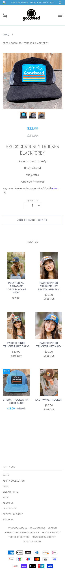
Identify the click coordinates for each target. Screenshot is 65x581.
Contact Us (10, 509)
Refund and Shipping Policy (22, 533)
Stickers (8, 520)
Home (6, 35)
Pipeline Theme (32, 542)
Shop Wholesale (13, 514)
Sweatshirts (10, 492)
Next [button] (55, 81)
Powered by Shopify (44, 537)
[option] (32, 81)
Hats (5, 498)
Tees (5, 486)
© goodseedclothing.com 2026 (27, 528)
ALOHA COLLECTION (14, 481)
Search (52, 528)
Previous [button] (9, 81)
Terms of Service (18, 537)
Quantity (32, 200)
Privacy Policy (51, 533)
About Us (8, 503)
